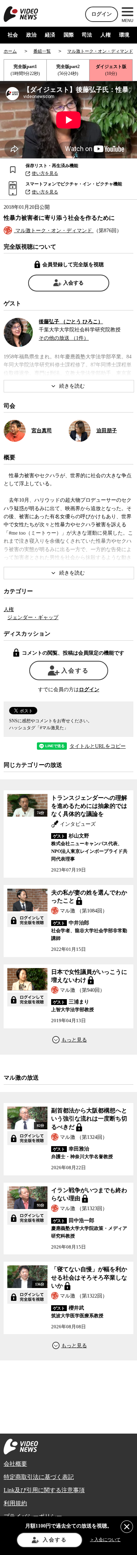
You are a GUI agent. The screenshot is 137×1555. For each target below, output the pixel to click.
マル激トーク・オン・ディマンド (54, 230)
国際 (69, 35)
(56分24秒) (68, 70)
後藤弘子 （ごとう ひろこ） (71, 321)
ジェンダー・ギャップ (32, 617)
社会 (13, 35)
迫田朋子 (106, 430)
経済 (50, 35)
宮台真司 (41, 430)
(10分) (111, 70)
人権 (105, 35)
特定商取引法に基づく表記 (39, 1477)
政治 (31, 35)
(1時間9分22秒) (25, 70)
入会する (73, 283)
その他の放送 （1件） (64, 338)
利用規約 (15, 1503)
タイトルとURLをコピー (97, 746)
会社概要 (15, 1464)
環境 (124, 35)
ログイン (101, 14)
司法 (87, 35)
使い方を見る (45, 173)
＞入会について (105, 1539)
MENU (127, 20)
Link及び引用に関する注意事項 (44, 1490)
